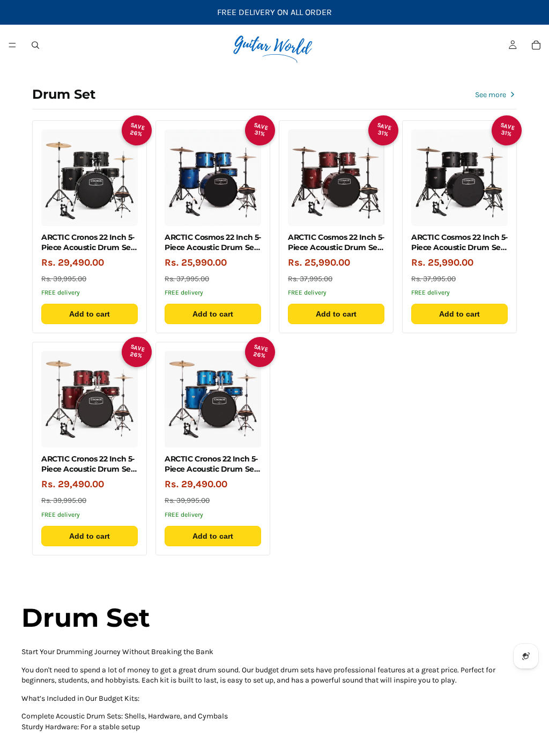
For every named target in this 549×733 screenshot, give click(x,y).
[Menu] (12, 45)
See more (490, 94)
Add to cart (89, 314)
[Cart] (536, 45)
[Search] (35, 45)
